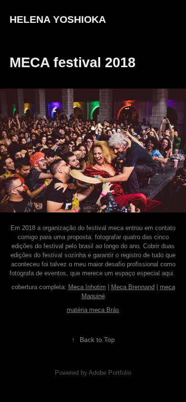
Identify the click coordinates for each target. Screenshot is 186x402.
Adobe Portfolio (110, 372)
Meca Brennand (133, 287)
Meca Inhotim (87, 287)
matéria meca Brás (93, 309)
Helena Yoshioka (58, 19)
